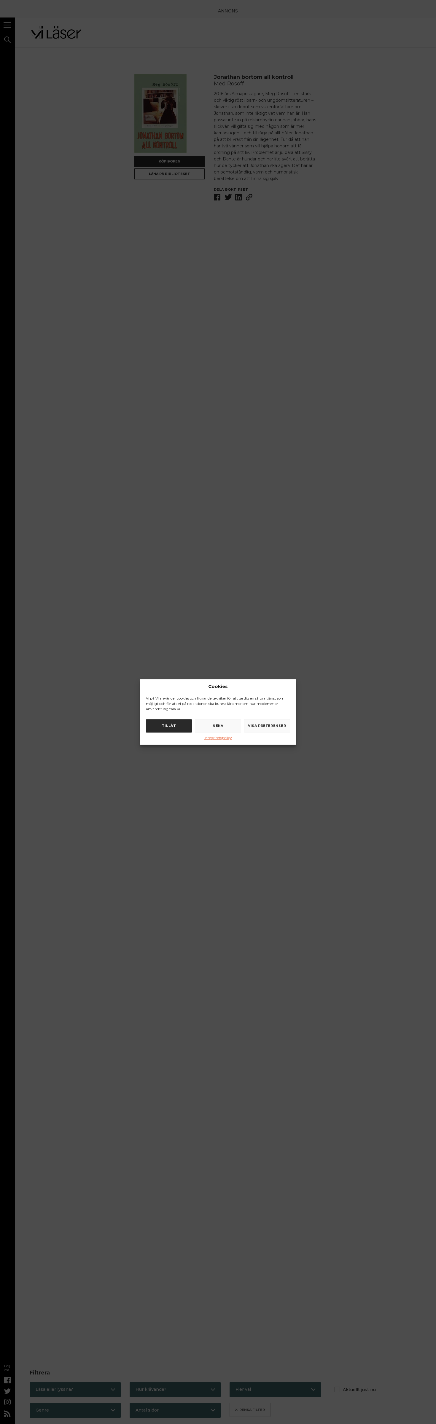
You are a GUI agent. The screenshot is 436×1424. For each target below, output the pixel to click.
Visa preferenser (267, 726)
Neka (218, 726)
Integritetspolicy (218, 737)
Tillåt (169, 726)
